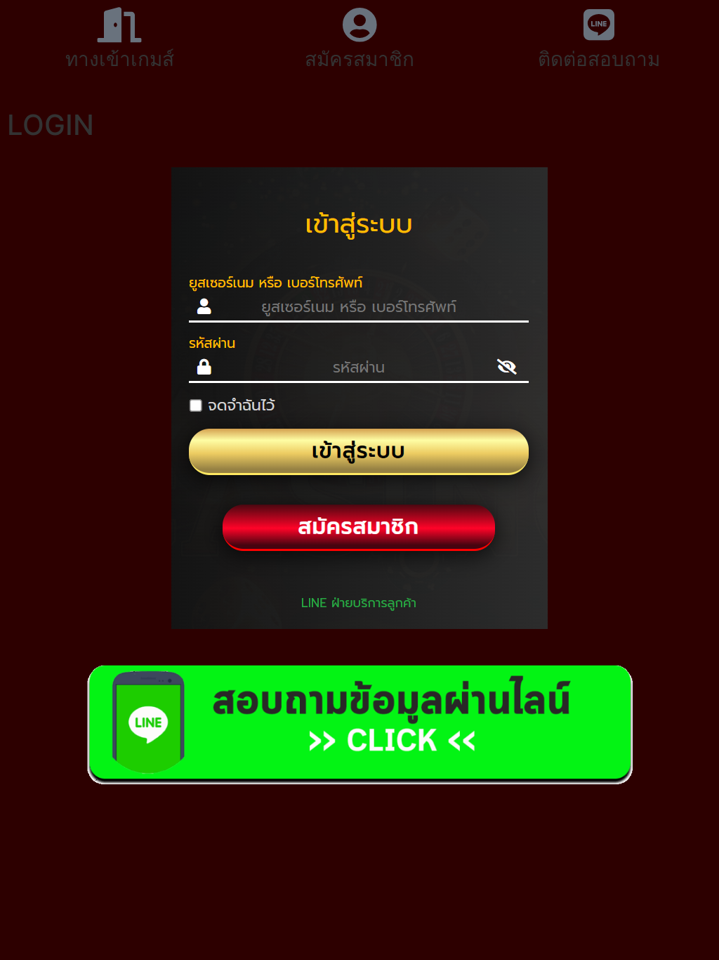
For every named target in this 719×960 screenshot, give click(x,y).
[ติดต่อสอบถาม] (598, 24)
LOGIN (50, 125)
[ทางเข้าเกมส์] (120, 24)
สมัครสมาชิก (359, 59)
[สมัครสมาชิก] (359, 24)
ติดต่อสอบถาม (599, 59)
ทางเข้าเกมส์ (119, 59)
